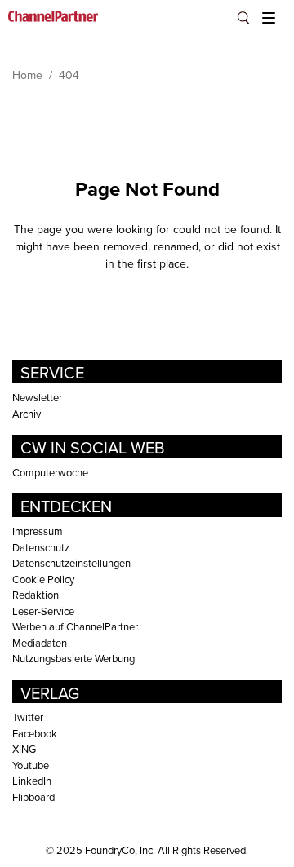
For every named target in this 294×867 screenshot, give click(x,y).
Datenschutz (40, 547)
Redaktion (35, 594)
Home (27, 75)
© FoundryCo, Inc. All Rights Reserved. (147, 850)
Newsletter (37, 397)
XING (24, 748)
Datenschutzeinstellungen (71, 562)
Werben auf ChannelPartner (75, 626)
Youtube (30, 765)
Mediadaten (39, 642)
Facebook (34, 733)
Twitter (27, 717)
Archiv (26, 413)
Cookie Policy (43, 579)
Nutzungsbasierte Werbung (73, 658)
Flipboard (33, 797)
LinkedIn (31, 780)
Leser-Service (43, 611)
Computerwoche (50, 472)
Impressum (37, 531)
